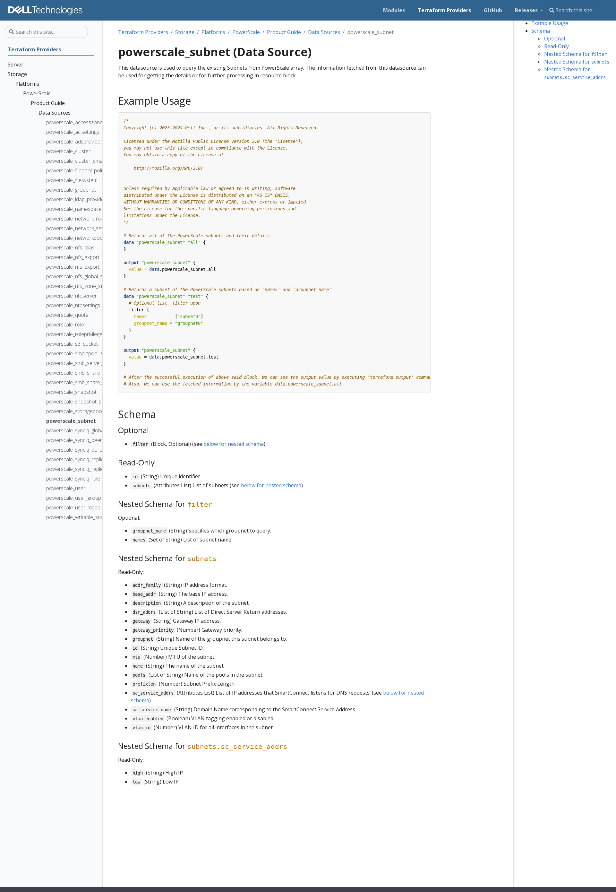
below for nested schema (233, 443)
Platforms (213, 32)
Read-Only (556, 46)
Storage (184, 32)
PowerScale (246, 32)
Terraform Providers (143, 32)
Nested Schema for (575, 53)
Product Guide (284, 32)
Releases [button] (527, 10)
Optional (554, 38)
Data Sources (324, 32)
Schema (540, 30)
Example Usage (549, 23)
